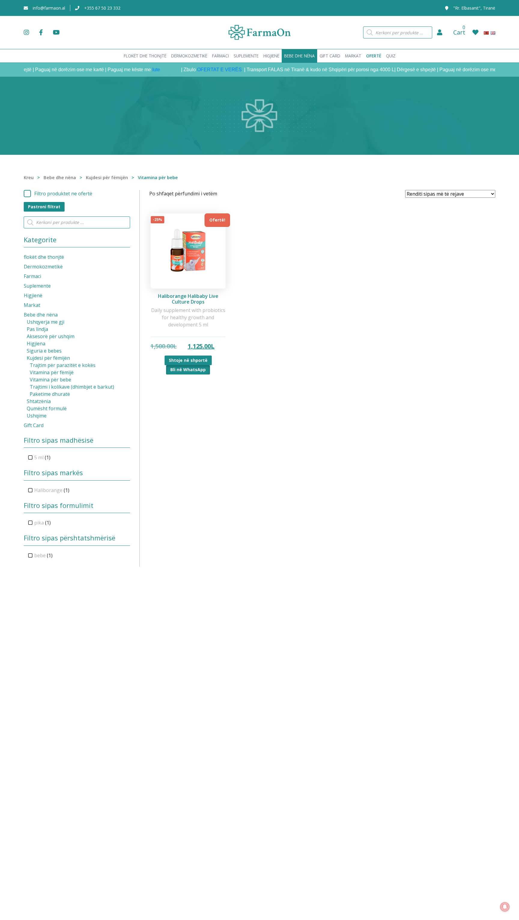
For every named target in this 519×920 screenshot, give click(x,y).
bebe (40, 555)
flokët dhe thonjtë (44, 257)
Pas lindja (37, 329)
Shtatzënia (39, 401)
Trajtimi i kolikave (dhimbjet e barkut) (72, 387)
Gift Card (34, 425)
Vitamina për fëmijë (52, 372)
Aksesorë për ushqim (50, 336)
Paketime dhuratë (50, 394)
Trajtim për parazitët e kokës (63, 365)
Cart (459, 32)
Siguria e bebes (44, 350)
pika (39, 522)
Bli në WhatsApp (188, 369)
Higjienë (33, 295)
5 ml (39, 457)
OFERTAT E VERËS (208, 69)
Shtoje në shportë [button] (188, 360)
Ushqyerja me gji (45, 322)
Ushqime (37, 415)
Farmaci (32, 276)
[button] (439, 32)
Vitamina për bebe (50, 379)
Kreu (29, 177)
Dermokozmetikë (43, 266)
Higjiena (36, 343)
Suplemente (37, 286)
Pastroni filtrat (44, 206)
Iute (144, 69)
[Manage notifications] (505, 907)
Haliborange (48, 490)
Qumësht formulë (47, 408)
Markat (32, 305)
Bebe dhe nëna (60, 177)
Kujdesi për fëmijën (107, 177)
